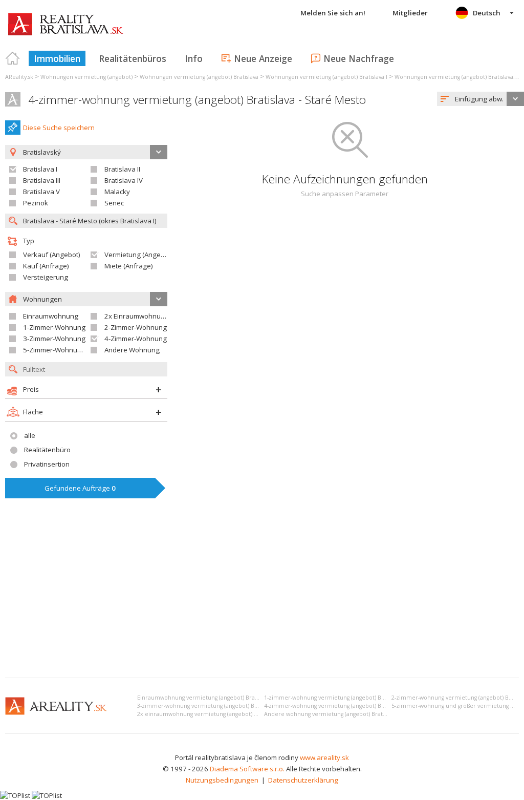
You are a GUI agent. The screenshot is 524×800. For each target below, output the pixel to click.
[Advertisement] (262, 593)
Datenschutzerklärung (303, 780)
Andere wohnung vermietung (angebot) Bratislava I (332, 714)
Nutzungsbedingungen (222, 780)
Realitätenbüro (47, 449)
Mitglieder (410, 12)
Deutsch (486, 12)
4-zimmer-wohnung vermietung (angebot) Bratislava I (335, 705)
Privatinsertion (47, 464)
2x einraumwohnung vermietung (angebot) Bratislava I (209, 714)
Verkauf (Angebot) (51, 254)
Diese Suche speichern (59, 127)
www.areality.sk (324, 757)
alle (29, 435)
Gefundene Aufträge (80, 488)
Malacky (117, 191)
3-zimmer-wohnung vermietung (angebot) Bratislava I (208, 705)
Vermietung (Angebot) (138, 254)
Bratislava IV (123, 180)
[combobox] (480, 99)
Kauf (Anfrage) (46, 265)
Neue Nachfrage (358, 58)
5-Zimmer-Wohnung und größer (72, 349)
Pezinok (35, 202)
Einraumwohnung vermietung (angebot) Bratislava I (205, 697)
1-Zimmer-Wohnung (54, 327)
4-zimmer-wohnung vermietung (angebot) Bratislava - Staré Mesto (197, 100)
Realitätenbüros (132, 58)
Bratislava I (40, 169)
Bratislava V (41, 191)
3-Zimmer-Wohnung (54, 338)
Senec (114, 202)
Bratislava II (122, 169)
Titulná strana (12, 58)
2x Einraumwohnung (136, 316)
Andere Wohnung (132, 349)
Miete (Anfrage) (128, 265)
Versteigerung (45, 277)
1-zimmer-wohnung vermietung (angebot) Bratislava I (335, 697)
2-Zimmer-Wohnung (135, 327)
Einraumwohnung (50, 316)
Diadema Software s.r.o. (247, 768)
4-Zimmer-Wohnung (135, 338)
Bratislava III (41, 180)
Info (194, 58)
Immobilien (57, 58)
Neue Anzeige (263, 58)
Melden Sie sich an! (332, 12)
